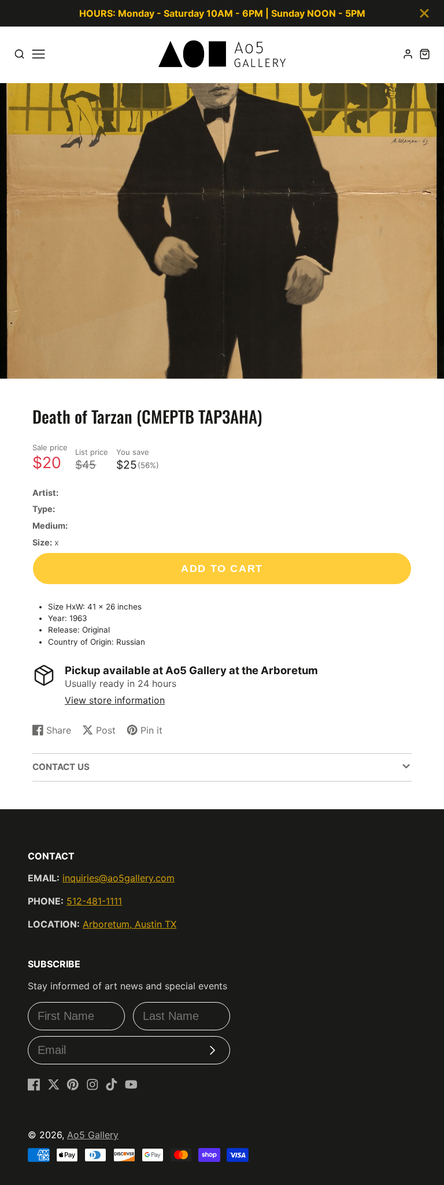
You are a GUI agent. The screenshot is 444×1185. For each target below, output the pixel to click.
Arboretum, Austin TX (129, 924)
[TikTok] (111, 1084)
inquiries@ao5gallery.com (118, 878)
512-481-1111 (94, 901)
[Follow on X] (53, 1084)
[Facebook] (34, 1084)
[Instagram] (92, 1084)
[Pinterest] (72, 1084)
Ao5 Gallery (93, 1135)
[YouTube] (131, 1084)
